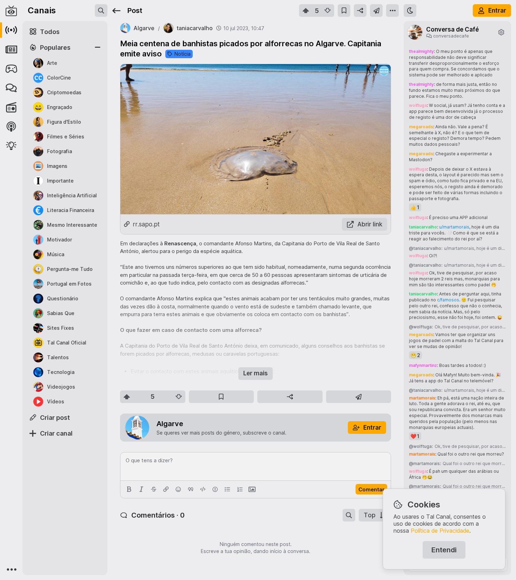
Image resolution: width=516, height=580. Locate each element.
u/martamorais (454, 227)
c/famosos (448, 299)
